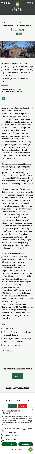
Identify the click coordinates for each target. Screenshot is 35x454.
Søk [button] (29, 3)
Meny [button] (7, 3)
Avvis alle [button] (25, 444)
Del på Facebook (3, 99)
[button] (17, 449)
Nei (22, 406)
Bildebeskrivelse (11, 56)
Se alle (17, 376)
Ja (12, 406)
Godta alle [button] (9, 444)
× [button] (33, 410)
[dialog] (17, 431)
